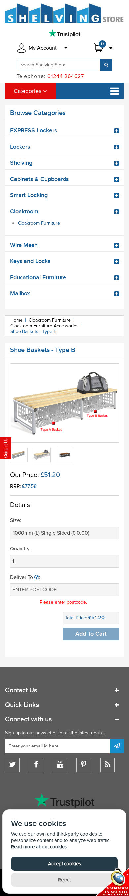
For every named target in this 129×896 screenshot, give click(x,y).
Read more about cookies (39, 847)
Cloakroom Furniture (39, 223)
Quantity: (20, 549)
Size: (15, 520)
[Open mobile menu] (115, 91)
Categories (28, 91)
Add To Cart (91, 633)
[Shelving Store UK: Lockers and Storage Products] (64, 13)
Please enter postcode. (63, 602)
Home (16, 320)
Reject (64, 880)
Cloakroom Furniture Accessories (44, 326)
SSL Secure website (112, 882)
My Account (42, 48)
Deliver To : (25, 577)
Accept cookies (64, 864)
